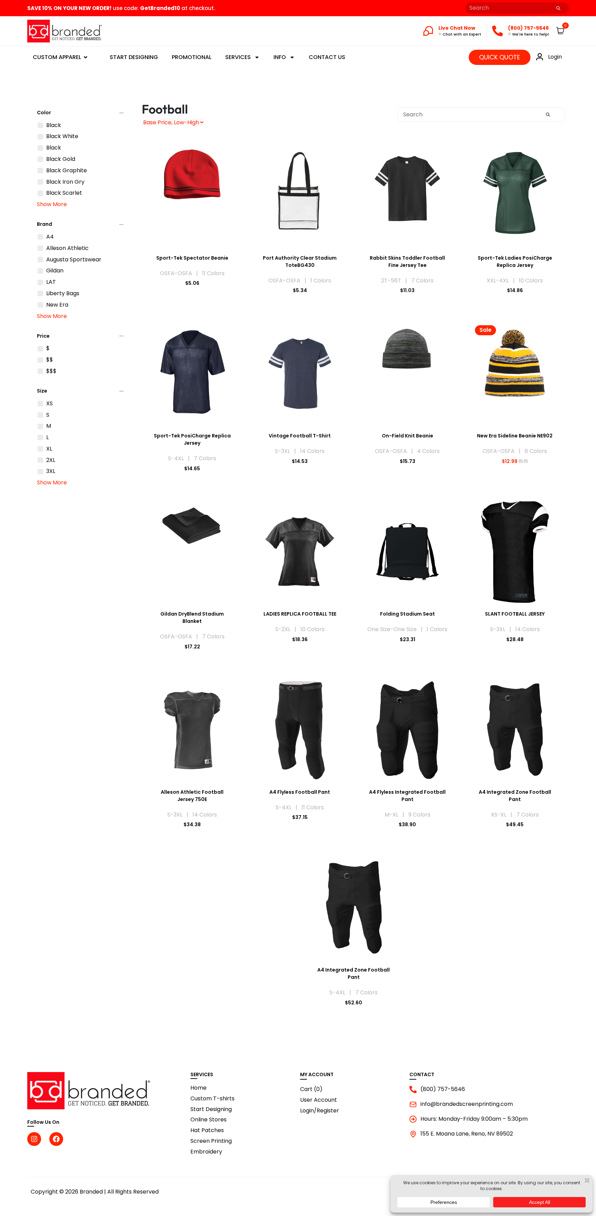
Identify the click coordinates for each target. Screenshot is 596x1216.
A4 (50, 237)
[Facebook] (56, 1139)
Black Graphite (66, 170)
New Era (57, 305)
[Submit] (558, 8)
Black (53, 125)
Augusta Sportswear (73, 259)
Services (238, 57)
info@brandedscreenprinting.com (466, 1104)
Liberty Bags (62, 293)
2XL (50, 460)
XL (49, 449)
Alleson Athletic (67, 248)
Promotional (191, 57)
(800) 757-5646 (442, 1089)
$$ (49, 360)
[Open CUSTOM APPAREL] (85, 57)
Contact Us (327, 57)
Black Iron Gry (65, 182)
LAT (51, 282)
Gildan (54, 270)
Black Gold (60, 159)
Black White (62, 136)
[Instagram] (34, 1139)
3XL (50, 471)
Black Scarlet (64, 193)
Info (280, 57)
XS (49, 403)
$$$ (51, 371)
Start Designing (134, 57)
